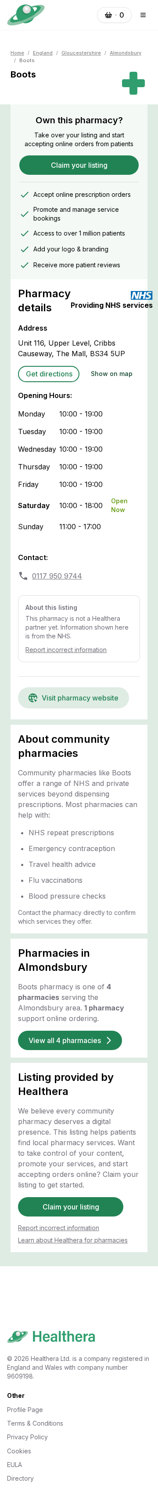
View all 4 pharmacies (65, 1040)
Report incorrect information (66, 649)
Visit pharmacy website (80, 697)
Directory (20, 1478)
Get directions (49, 373)
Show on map (112, 373)
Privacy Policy (27, 1437)
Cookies (19, 1451)
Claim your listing (79, 165)
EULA (14, 1464)
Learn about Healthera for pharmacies (73, 1240)
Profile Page (25, 1409)
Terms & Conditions (35, 1423)
